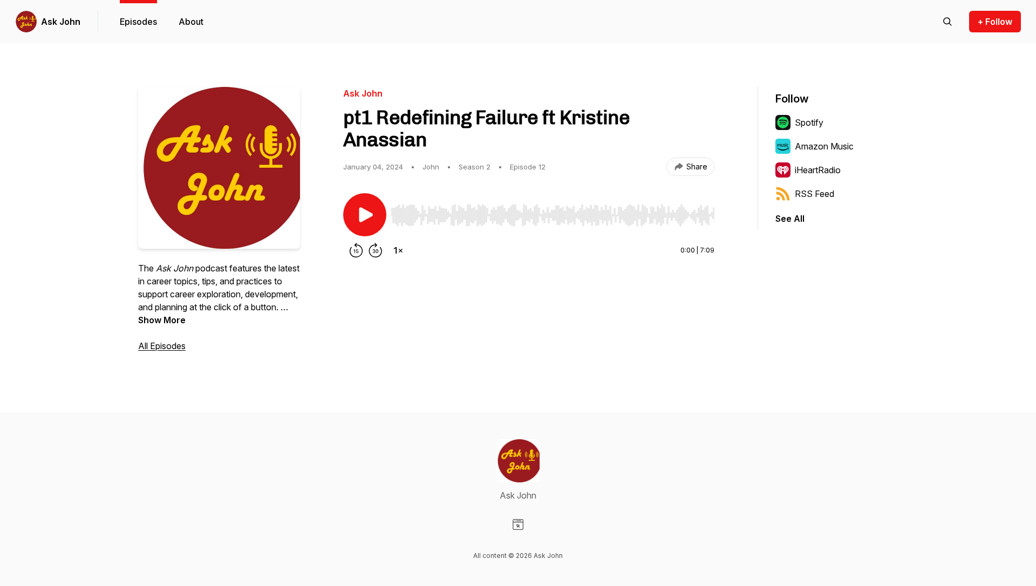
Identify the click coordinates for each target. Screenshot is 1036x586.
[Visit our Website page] (518, 524)
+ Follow (995, 21)
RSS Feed (814, 193)
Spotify (809, 122)
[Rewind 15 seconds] (356, 250)
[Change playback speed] (398, 250)
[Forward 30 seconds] (375, 250)
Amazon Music (824, 146)
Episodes (138, 21)
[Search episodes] (947, 21)
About (191, 21)
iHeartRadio (818, 170)
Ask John (60, 21)
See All (790, 218)
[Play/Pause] (364, 214)
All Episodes (162, 345)
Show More (162, 320)
